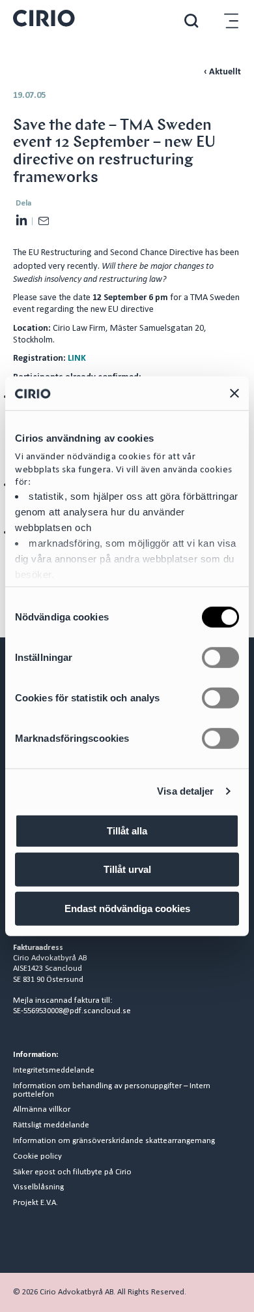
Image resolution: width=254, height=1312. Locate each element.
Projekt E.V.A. (35, 1203)
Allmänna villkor (41, 1110)
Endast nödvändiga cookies (127, 908)
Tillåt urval (127, 869)
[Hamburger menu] (231, 20)
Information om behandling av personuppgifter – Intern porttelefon (111, 1090)
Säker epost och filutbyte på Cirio (72, 1172)
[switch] (220, 657)
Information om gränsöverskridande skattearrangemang (114, 1141)
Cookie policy (37, 1157)
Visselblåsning (38, 1187)
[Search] (191, 20)
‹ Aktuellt (222, 72)
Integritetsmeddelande (53, 1071)
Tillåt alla (127, 830)
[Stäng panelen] (234, 392)
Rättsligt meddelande (51, 1125)
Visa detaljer (185, 791)
